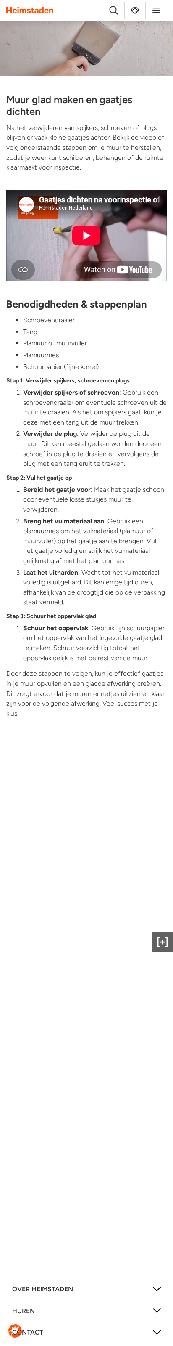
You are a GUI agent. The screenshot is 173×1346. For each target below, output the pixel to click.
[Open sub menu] (157, 1292)
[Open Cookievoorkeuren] (15, 1330)
